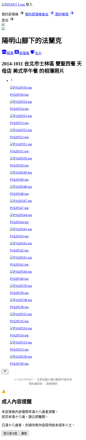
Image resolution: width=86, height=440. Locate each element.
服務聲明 (51, 383)
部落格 (24, 53)
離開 (24, 433)
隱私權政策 (35, 383)
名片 (38, 53)
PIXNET (28, 379)
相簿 (10, 53)
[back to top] (5, 371)
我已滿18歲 (10, 433)
